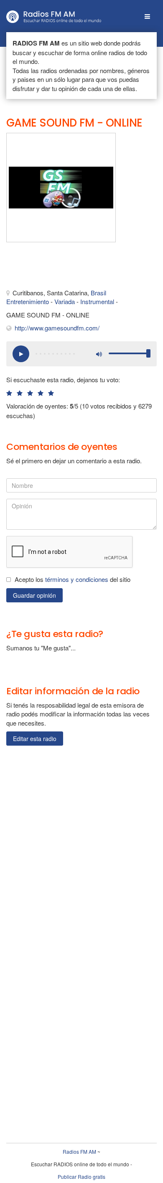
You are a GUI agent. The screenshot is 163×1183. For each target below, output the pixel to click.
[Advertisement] (48, 267)
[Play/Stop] (21, 353)
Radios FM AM (79, 1151)
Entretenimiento (27, 301)
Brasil (98, 292)
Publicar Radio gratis (81, 1176)
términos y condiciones (76, 579)
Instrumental (97, 301)
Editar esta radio (34, 738)
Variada (64, 301)
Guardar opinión (34, 595)
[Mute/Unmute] (98, 354)
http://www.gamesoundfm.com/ (57, 327)
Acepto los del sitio (72, 579)
